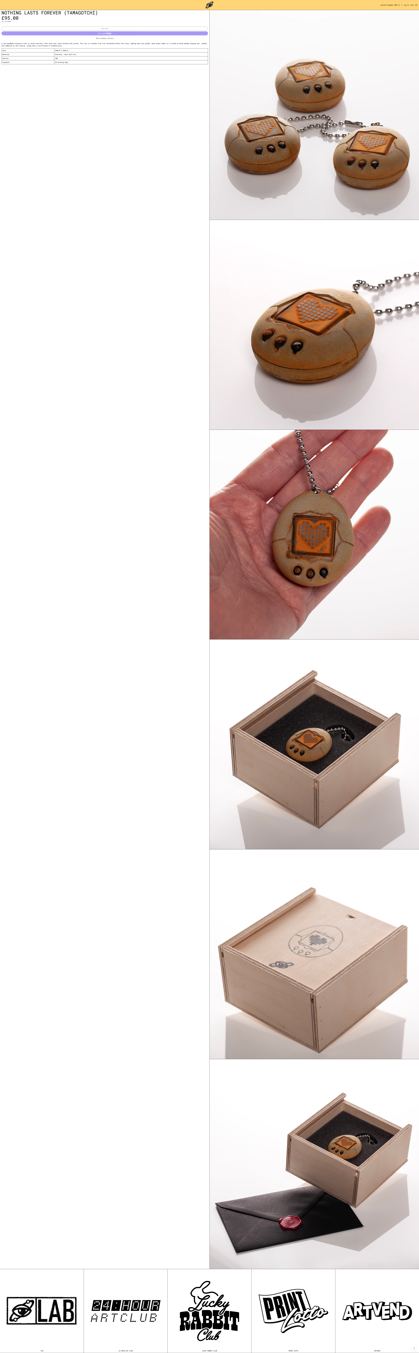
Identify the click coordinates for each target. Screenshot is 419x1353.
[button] (413, 5)
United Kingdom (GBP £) (391, 5)
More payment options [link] (104, 38)
